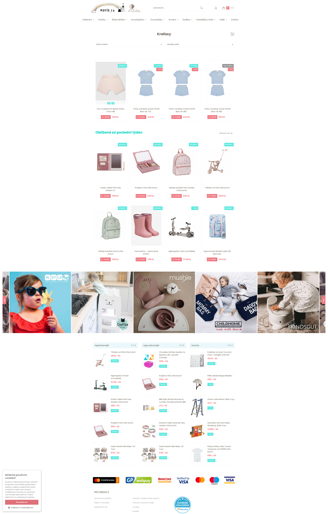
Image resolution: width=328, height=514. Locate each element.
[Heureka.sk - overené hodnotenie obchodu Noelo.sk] (182, 512)
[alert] (22, 490)
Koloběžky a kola (204, 19)
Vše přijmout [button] (22, 502)
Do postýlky (156, 19)
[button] (21, 507)
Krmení (172, 19)
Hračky (101, 19)
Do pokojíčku (137, 19)
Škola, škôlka (118, 19)
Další (222, 19)
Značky (234, 19)
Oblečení (87, 19)
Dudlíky (186, 19)
